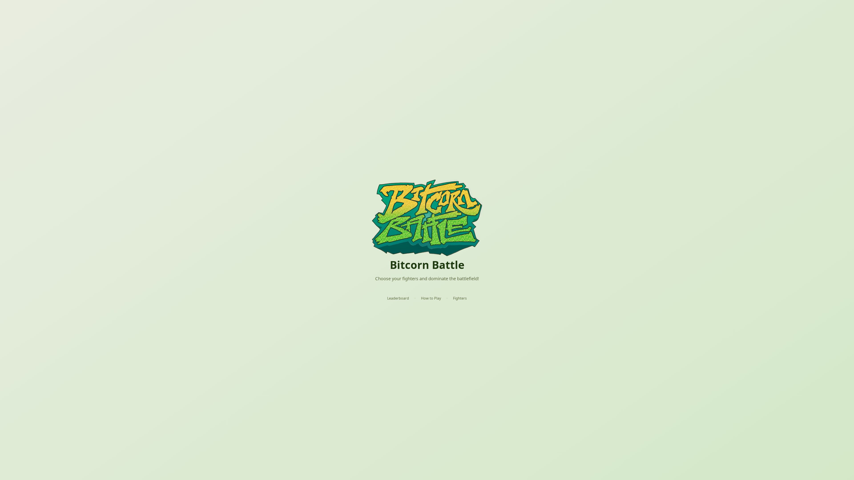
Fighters (460, 298)
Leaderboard (398, 298)
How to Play (431, 298)
